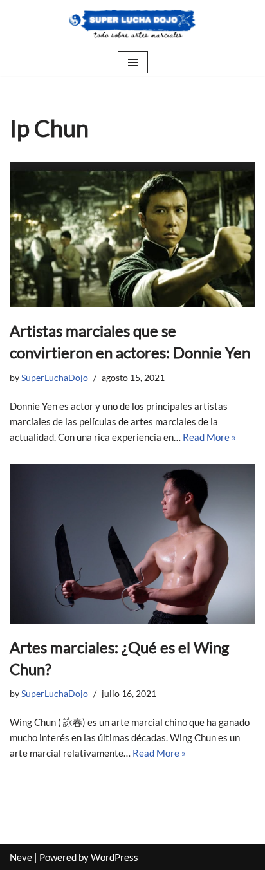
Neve (21, 857)
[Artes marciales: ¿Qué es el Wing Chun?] (132, 544)
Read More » (209, 437)
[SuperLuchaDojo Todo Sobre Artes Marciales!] (132, 24)
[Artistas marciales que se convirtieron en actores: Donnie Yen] (132, 234)
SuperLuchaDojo (54, 378)
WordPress (114, 857)
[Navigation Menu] (133, 62)
